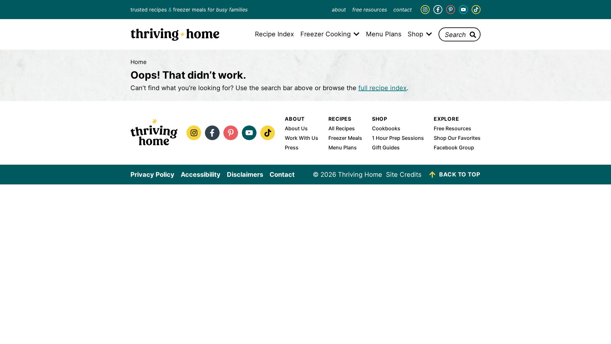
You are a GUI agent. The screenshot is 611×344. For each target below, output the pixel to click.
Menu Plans (342, 147)
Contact (402, 9)
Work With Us (301, 138)
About (339, 9)
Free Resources (369, 9)
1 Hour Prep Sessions (398, 138)
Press (291, 147)
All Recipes (341, 128)
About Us (296, 128)
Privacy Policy (152, 174)
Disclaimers (245, 174)
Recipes (340, 119)
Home (138, 62)
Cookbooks (386, 128)
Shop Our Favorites (457, 138)
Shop (379, 119)
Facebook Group (454, 147)
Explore (446, 119)
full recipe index (382, 88)
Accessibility (201, 174)
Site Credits (403, 174)
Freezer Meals (345, 138)
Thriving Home (175, 34)
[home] (154, 133)
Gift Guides (386, 147)
